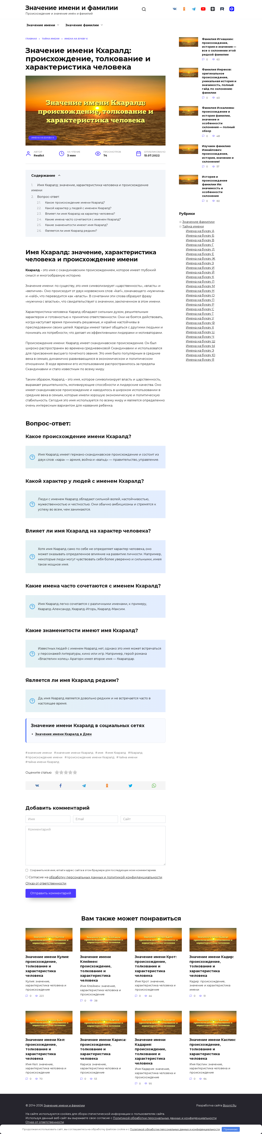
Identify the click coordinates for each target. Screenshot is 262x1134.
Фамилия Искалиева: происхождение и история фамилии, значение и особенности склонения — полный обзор (218, 119)
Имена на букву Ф (200, 323)
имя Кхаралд (116, 752)
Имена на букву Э (200, 350)
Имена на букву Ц (200, 332)
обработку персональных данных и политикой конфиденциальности (105, 877)
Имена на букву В (200, 240)
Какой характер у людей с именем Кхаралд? (78, 208)
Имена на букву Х (200, 327)
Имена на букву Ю (200, 355)
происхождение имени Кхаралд (90, 757)
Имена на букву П (200, 300)
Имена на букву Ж (200, 258)
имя (100, 752)
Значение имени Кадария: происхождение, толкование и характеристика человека (150, 1051)
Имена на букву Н (200, 291)
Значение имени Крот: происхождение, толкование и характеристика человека (156, 966)
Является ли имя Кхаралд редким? (71, 230)
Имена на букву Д (200, 249)
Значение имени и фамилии (72, 7)
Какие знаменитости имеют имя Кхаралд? (76, 225)
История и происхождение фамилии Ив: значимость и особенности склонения (214, 186)
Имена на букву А (200, 231)
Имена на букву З (200, 263)
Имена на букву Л (200, 281)
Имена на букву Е (200, 254)
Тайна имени (193, 226)
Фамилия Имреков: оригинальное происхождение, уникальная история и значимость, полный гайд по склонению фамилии (219, 81)
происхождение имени (45, 757)
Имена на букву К (42, 137)
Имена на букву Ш (200, 341)
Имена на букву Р (200, 304)
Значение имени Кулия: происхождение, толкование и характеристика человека (47, 966)
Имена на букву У (200, 318)
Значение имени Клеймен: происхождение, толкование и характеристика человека (95, 968)
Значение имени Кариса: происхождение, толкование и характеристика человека (103, 1049)
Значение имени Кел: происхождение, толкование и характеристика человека (45, 1049)
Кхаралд (136, 752)
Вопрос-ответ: (48, 197)
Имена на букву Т (200, 314)
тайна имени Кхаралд (43, 762)
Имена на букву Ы (200, 346)
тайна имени (128, 757)
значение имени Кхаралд (74, 752)
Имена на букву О (200, 295)
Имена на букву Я (200, 360)
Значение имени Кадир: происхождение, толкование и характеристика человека (211, 966)
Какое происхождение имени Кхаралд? (75, 202)
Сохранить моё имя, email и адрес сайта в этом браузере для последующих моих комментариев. (93, 870)
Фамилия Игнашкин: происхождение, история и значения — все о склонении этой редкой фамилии (219, 46)
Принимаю (231, 1129)
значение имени (40, 752)
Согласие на (95, 877)
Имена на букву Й (200, 272)
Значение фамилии (82, 25)
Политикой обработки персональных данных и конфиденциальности (165, 1118)
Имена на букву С (200, 309)
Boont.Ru (229, 1105)
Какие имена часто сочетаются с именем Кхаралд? (83, 219)
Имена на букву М (200, 286)
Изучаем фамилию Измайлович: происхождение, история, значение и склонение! (218, 154)
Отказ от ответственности (46, 883)
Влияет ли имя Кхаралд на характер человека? (80, 213)
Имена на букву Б (200, 235)
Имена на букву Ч (200, 337)
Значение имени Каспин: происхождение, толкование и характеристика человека (212, 1049)
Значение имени (40, 25)
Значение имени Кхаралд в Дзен (63, 734)
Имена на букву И (200, 268)
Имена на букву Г (200, 245)
